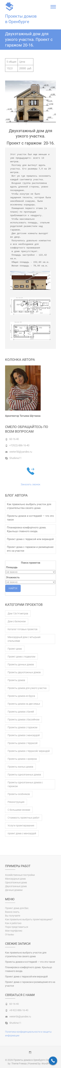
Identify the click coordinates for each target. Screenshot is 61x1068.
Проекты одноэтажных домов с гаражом (25, 784)
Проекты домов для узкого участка (27, 688)
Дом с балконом (17, 621)
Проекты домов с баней (21, 711)
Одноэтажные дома (16, 882)
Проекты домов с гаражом (22, 727)
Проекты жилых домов (20, 766)
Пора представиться (16, 927)
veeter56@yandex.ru (20, 451)
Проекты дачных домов (21, 664)
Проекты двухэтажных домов (24, 672)
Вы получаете (12, 915)
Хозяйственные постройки (20, 875)
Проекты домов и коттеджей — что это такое (30, 517)
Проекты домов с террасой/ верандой (29, 751)
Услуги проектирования (21, 825)
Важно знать (12, 912)
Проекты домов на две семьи (24, 703)
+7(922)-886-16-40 (19, 445)
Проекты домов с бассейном (23, 719)
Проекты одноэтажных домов (24, 774)
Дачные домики (14, 890)
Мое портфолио (13, 930)
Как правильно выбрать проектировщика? (29, 919)
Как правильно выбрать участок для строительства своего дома (29, 506)
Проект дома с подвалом (21, 656)
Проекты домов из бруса (21, 696)
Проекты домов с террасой (22, 743)
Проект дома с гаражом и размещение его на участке (30, 548)
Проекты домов (16, 680)
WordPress (47, 1063)
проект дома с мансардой (22, 833)
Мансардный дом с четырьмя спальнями (24, 639)
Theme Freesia (19, 1063)
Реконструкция (16, 802)
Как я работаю (13, 923)
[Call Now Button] (53, 1061)
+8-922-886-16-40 (18, 1010)
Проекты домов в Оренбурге (21, 19)
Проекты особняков (19, 794)
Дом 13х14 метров (18, 613)
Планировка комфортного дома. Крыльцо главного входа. (26, 529)
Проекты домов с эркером (22, 758)
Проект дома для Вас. (17, 908)
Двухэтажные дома (16, 886)
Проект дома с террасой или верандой (30, 539)
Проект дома (15, 648)
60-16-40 (14, 439)
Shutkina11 (15, 458)
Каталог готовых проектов (22, 629)
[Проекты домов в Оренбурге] (10, 6)
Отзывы (9, 934)
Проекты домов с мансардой (24, 735)
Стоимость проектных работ (23, 817)
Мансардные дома (15, 878)
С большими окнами (19, 809)
